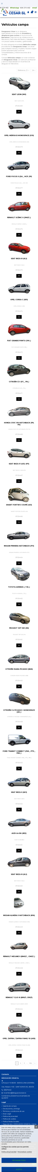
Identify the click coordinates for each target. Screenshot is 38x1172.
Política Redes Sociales (11, 1121)
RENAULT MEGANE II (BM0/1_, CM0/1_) (19, 956)
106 (30, 1063)
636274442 (7, 1090)
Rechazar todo (19, 1160)
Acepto (19, 1169)
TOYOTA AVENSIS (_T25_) (19, 587)
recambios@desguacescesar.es (15, 1093)
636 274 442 (25, 8)
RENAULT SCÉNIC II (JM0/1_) (19, 217)
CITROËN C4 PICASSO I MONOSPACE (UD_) (19, 711)
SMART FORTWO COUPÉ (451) (19, 505)
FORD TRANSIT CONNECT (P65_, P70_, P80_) (19, 752)
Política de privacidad (10, 1116)
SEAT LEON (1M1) (19, 94)
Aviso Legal (7, 1114)
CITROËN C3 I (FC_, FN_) (19, 382)
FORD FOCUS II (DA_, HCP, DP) (19, 176)
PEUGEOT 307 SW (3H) (19, 628)
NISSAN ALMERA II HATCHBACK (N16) (19, 915)
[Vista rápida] (34, 81)
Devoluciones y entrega (11, 1109)
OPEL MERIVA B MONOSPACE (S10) (19, 135)
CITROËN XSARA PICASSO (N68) (19, 669)
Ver (19, 112)
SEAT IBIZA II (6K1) (19, 792)
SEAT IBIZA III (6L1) (19, 259)
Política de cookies (9, 1119)
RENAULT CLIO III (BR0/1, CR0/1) (19, 997)
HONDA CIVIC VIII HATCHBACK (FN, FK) (19, 424)
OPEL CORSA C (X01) (19, 300)
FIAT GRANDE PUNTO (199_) (19, 341)
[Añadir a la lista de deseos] (34, 77)
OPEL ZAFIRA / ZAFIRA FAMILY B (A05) (19, 1038)
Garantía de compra (10, 1106)
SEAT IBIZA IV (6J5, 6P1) (19, 464)
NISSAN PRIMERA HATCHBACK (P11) (19, 546)
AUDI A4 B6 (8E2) (19, 833)
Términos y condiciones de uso (13, 1111)
